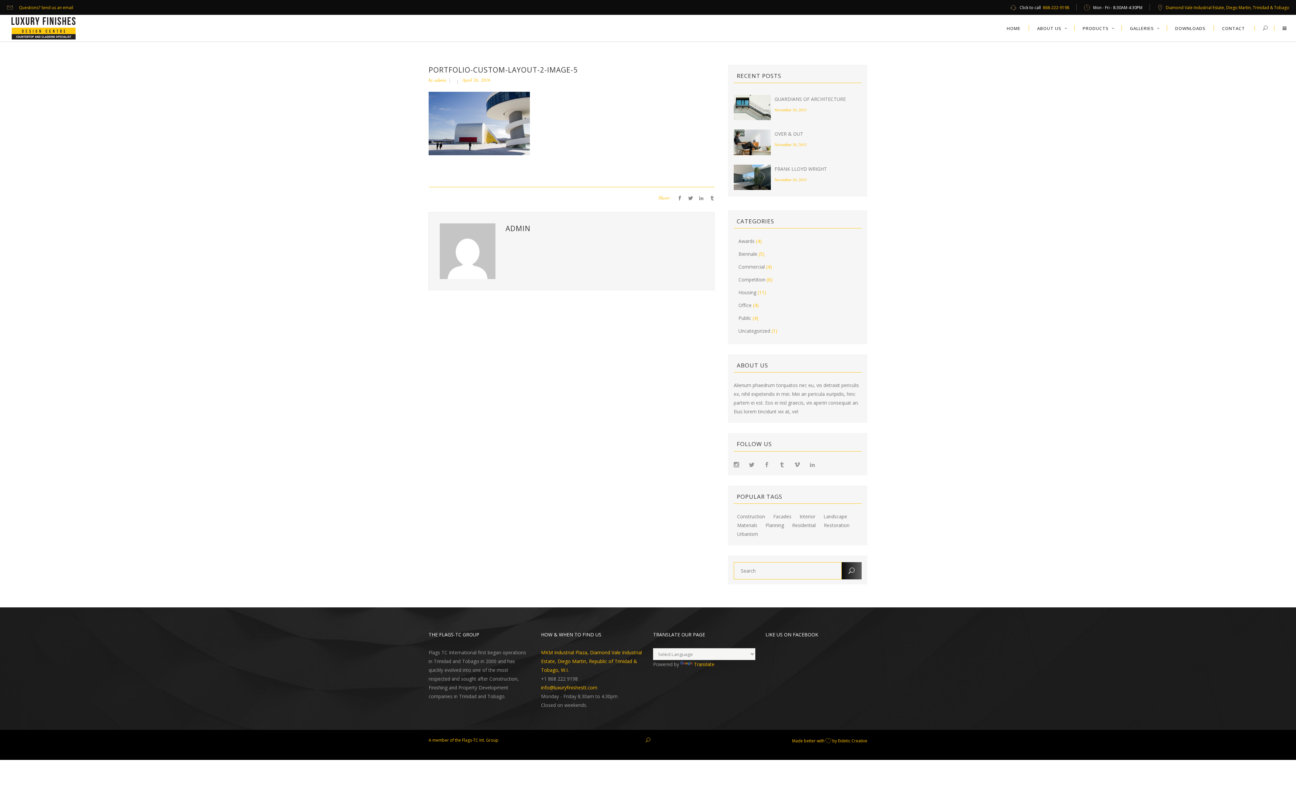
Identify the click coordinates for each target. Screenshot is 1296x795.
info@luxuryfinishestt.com (569, 687)
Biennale (747, 254)
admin (440, 80)
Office (745, 305)
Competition (751, 279)
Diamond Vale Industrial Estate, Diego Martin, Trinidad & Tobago (1227, 7)
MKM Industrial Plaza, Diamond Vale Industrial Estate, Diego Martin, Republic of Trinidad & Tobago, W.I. (591, 661)
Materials (747, 525)
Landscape (835, 517)
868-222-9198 (1056, 7)
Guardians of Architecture (810, 99)
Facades (782, 517)
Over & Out (789, 134)
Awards (746, 241)
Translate (704, 664)
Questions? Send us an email (46, 7)
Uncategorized (754, 331)
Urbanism (747, 534)
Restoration (836, 525)
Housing (747, 292)
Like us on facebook (791, 634)
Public (744, 318)
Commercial (751, 267)
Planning (774, 525)
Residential (804, 525)
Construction (751, 517)
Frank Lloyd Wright (801, 169)
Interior (807, 517)
